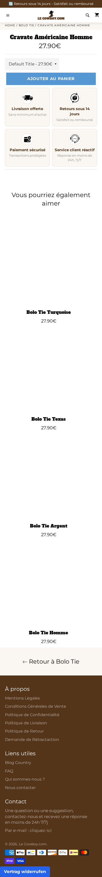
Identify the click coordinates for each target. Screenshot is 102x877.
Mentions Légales (22, 698)
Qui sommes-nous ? (25, 779)
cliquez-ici (41, 830)
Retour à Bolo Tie (53, 661)
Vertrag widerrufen (25, 871)
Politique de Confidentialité (32, 714)
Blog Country (18, 762)
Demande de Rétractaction (32, 739)
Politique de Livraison (26, 723)
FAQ (9, 771)
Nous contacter (20, 787)
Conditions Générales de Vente (35, 706)
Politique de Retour (24, 731)
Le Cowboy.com (33, 844)
